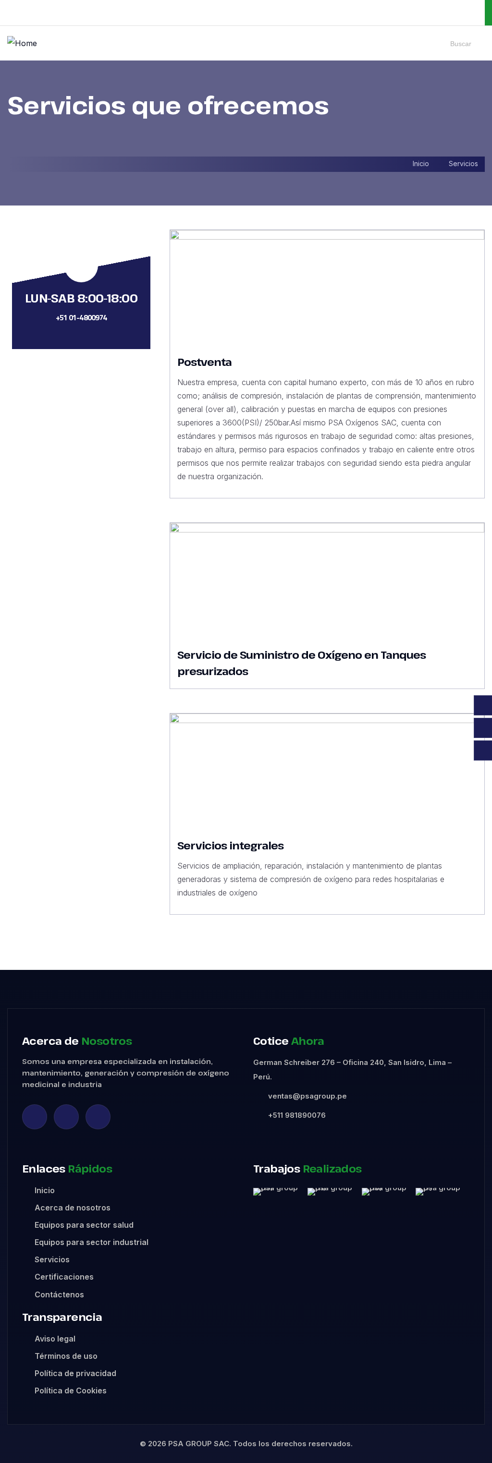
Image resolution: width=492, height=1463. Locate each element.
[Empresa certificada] (394, 12)
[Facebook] (66, 1116)
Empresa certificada (444, 12)
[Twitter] (98, 1116)
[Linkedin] (34, 1116)
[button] (262, 1192)
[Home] (22, 43)
